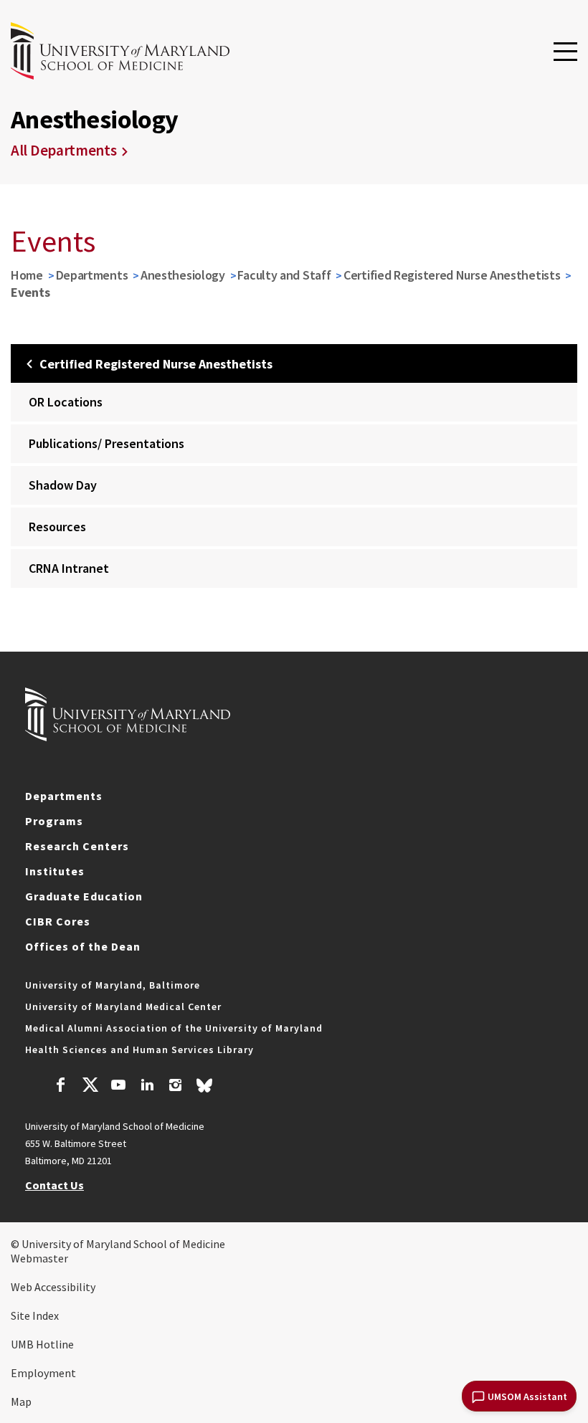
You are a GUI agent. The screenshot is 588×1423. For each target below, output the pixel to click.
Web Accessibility (53, 1287)
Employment (43, 1373)
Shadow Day (63, 485)
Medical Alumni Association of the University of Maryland (174, 1028)
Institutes (55, 871)
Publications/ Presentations (106, 443)
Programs (54, 821)
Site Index (35, 1315)
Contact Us (54, 1185)
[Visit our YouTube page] (118, 1087)
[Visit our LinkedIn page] (147, 1087)
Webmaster (39, 1258)
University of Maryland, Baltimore (112, 985)
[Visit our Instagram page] (175, 1087)
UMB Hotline (42, 1344)
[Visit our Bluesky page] (204, 1089)
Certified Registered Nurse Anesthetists (451, 275)
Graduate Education (84, 896)
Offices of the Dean (83, 946)
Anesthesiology (183, 275)
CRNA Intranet (69, 568)
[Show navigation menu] (565, 52)
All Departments (64, 150)
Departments (92, 275)
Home (27, 275)
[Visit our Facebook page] (61, 1087)
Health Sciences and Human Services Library (139, 1049)
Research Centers (77, 846)
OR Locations (66, 402)
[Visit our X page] (89, 1087)
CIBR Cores (57, 921)
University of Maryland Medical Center (123, 1006)
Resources (57, 526)
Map (21, 1401)
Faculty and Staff (284, 275)
